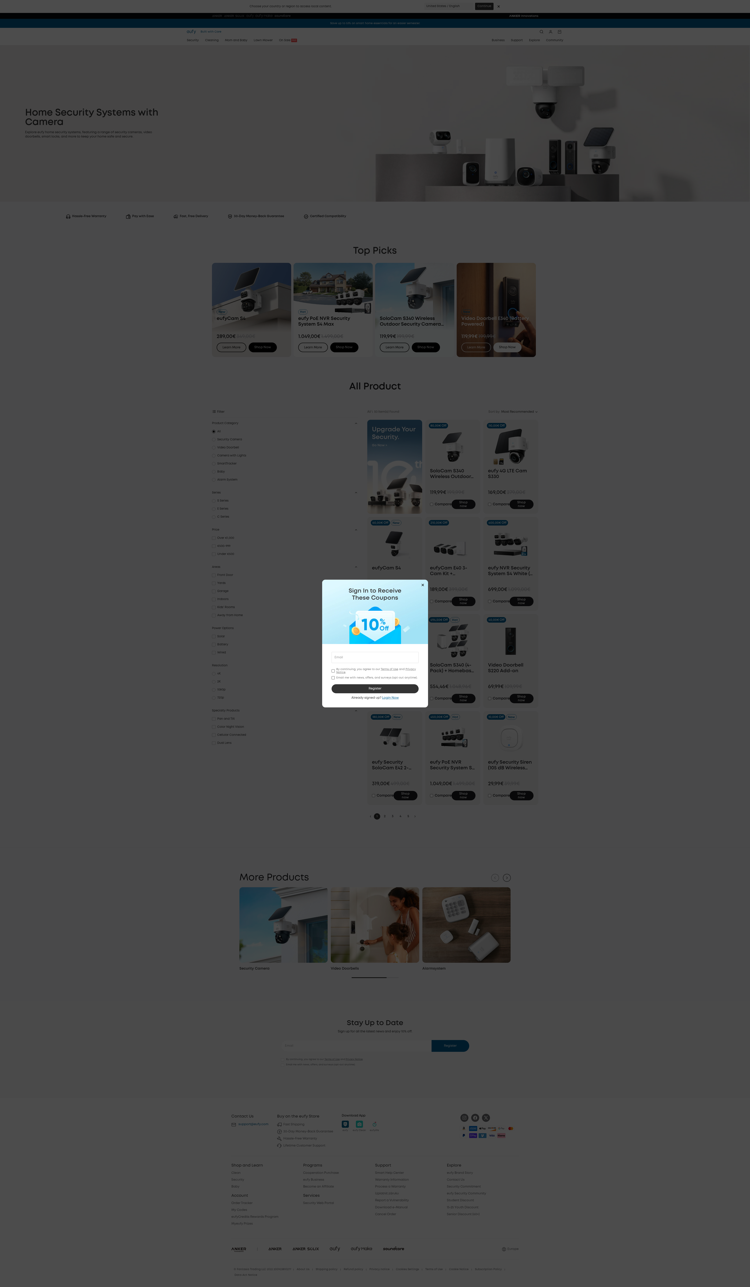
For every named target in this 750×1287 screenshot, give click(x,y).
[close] (423, 585)
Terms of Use (389, 669)
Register (375, 688)
